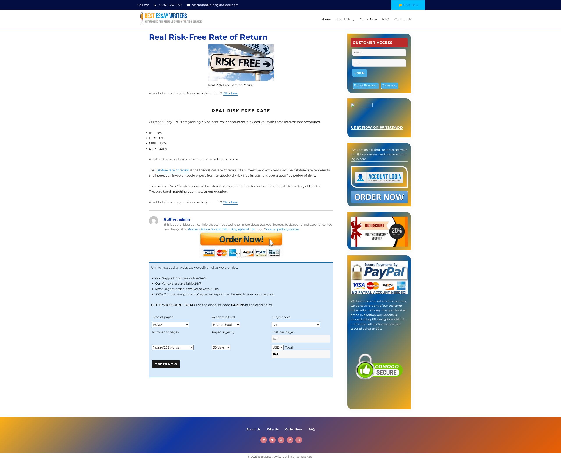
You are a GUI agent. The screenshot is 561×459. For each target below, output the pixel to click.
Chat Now (410, 5)
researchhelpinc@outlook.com (215, 5)
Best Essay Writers (271, 456)
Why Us (273, 429)
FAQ (385, 19)
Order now (389, 85)
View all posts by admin (282, 229)
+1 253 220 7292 (170, 5)
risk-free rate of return (172, 170)
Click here (230, 93)
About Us (343, 19)
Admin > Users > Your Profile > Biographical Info (221, 229)
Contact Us (403, 19)
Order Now (368, 19)
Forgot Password (366, 85)
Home (326, 19)
